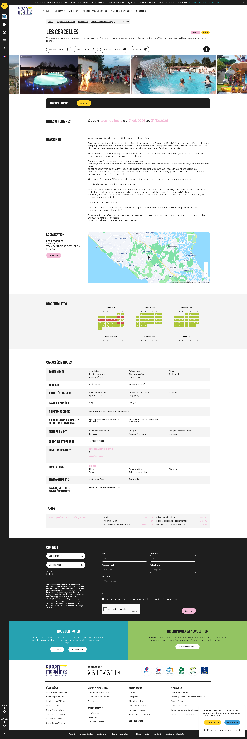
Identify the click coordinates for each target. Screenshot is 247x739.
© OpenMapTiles (176, 282)
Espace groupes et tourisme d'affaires (187, 697)
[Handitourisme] (4, 48)
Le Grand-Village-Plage (56, 692)
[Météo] (4, 32)
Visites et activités (96, 722)
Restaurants (93, 717)
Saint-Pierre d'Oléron (55, 710)
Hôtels (132, 692)
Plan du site (157, 734)
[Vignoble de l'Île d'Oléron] (181, 670)
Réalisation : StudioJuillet (176, 734)
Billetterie (140, 11)
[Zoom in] (206, 264)
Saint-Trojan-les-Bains (55, 697)
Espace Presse (177, 701)
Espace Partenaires (179, 692)
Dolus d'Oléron (53, 705)
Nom (104, 554)
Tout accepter (212, 722)
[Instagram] (4, 711)
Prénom (154, 554)
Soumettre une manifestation (183, 714)
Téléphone (155, 565)
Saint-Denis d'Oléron (55, 723)
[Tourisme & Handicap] (204, 670)
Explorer (73, 11)
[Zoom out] (206, 268)
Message (106, 577)
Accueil (47, 11)
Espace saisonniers (178, 705)
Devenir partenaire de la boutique (185, 710)
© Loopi (206, 282)
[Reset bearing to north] (206, 273)
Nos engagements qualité (122, 734)
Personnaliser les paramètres (222, 730)
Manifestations (94, 713)
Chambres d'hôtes (137, 701)
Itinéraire (54, 255)
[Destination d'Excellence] (158, 670)
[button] (12, 73)
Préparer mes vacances (94, 11)
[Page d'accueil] (25, 11)
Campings (133, 697)
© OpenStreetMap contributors (192, 282)
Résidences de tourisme (140, 714)
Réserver (84, 103)
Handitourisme (136, 721)
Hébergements (135, 688)
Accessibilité (77, 649)
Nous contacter (142, 734)
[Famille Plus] (170, 670)
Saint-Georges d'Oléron (56, 714)
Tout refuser (232, 722)
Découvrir (59, 11)
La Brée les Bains (54, 719)
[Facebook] (4, 708)
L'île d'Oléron (52, 688)
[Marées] (4, 40)
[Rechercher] (4, 6)
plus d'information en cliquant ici (205, 2)
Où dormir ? (83, 22)
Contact (57, 649)
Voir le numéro (56, 556)
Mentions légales (85, 734)
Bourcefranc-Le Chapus (98, 692)
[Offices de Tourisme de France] (147, 670)
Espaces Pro (176, 688)
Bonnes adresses (95, 708)
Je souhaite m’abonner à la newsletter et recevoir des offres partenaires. (143, 599)
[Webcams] (4, 25)
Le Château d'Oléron (55, 701)
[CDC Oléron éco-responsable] (193, 670)
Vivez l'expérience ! (121, 11)
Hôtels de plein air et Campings (103, 22)
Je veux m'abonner (187, 647)
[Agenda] (4, 16)
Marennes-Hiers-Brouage (99, 697)
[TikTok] (4, 733)
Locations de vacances (139, 705)
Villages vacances (137, 710)
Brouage (92, 701)
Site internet (55, 565)
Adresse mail (108, 565)
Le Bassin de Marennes (98, 688)
